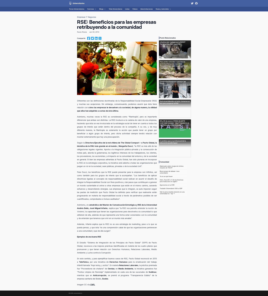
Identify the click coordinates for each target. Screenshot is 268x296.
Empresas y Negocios (86, 17)
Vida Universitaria (115, 9)
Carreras (90, 9)
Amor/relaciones (146, 9)
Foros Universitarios (76, 9)
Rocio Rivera (82, 32)
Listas (127, 9)
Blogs (101, 9)
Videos (135, 9)
